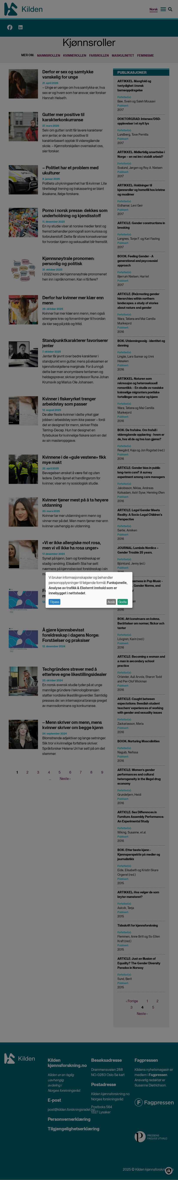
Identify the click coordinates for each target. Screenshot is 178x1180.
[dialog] (89, 590)
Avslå (111, 602)
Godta (123, 602)
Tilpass (54, 602)
